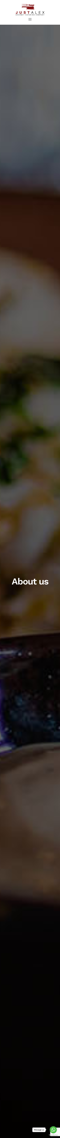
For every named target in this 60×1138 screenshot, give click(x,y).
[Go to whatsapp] (53, 1129)
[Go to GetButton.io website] (53, 1135)
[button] (30, 19)
